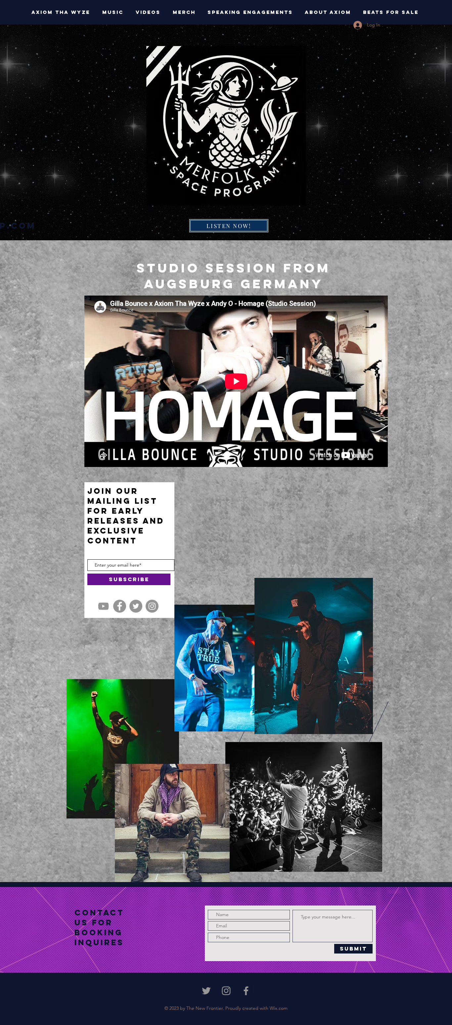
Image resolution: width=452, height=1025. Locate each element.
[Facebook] (119, 606)
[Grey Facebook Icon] (246, 991)
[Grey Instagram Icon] (226, 991)
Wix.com (279, 1008)
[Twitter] (135, 606)
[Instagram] (152, 606)
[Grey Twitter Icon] (206, 991)
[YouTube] (103, 606)
